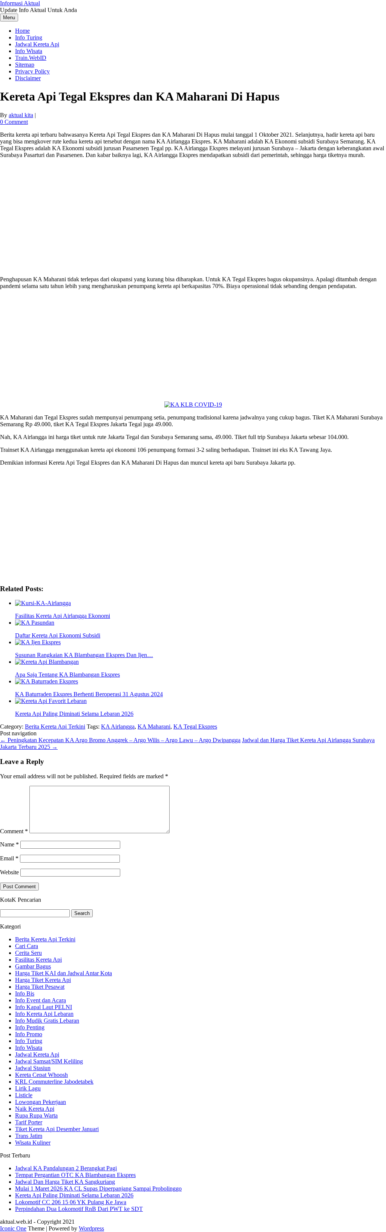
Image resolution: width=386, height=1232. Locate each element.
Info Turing (28, 37)
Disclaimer (28, 78)
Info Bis (24, 993)
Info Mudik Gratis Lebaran (47, 1020)
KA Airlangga (118, 726)
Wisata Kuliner (33, 1142)
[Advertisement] (193, 217)
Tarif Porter (28, 1122)
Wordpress (91, 1228)
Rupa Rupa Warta (36, 1115)
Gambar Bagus (33, 966)
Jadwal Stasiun (33, 1068)
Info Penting (29, 1027)
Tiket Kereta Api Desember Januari (57, 1129)
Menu (9, 17)
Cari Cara (26, 946)
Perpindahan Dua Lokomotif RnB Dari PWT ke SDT (79, 1209)
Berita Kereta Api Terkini (55, 726)
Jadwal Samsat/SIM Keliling (49, 1061)
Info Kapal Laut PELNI (43, 1007)
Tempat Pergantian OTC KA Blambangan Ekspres (75, 1175)
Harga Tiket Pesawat (39, 986)
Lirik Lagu (28, 1088)
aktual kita (21, 115)
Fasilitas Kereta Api (38, 959)
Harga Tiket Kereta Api (43, 980)
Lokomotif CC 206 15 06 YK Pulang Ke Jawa (70, 1202)
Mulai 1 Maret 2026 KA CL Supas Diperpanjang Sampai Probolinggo (98, 1188)
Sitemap (24, 64)
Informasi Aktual (20, 3)
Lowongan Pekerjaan (40, 1102)
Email (9, 858)
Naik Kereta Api (34, 1108)
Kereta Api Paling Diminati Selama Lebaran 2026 (74, 1195)
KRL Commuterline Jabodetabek (54, 1081)
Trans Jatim (28, 1136)
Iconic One (13, 1228)
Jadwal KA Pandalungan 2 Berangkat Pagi (66, 1168)
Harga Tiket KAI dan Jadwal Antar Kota (63, 973)
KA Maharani (154, 726)
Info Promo (28, 1034)
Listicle (23, 1095)
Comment (14, 831)
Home (22, 30)
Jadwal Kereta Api (37, 44)
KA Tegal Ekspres (195, 726)
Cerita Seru (28, 953)
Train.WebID (30, 58)
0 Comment (14, 122)
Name (9, 844)
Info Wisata (28, 51)
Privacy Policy (32, 71)
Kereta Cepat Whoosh (41, 1075)
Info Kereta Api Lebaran (44, 1014)
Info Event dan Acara (40, 1000)
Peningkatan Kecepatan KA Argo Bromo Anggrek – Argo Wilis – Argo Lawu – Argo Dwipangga (120, 740)
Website (9, 872)
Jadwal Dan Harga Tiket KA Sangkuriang (65, 1182)
